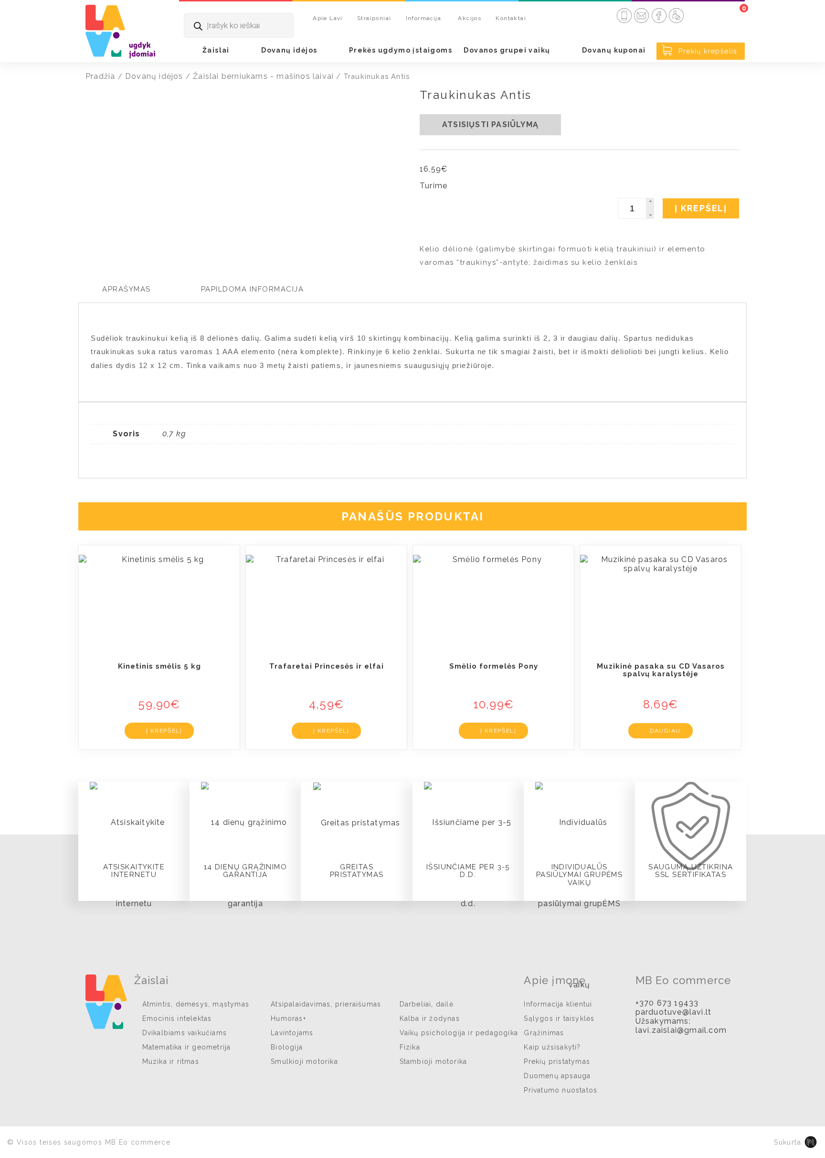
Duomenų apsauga (557, 1076)
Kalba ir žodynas (430, 1018)
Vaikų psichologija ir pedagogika (459, 1033)
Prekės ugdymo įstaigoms (400, 50)
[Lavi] (120, 31)
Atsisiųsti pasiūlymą (490, 124)
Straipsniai (374, 18)
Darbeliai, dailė (427, 1004)
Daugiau (665, 730)
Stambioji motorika (433, 1061)
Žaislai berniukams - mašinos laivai (263, 76)
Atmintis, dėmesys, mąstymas (195, 1004)
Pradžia (100, 76)
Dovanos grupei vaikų (507, 50)
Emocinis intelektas (177, 1018)
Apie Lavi (328, 18)
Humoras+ (288, 1018)
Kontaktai (511, 18)
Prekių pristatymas (557, 1061)
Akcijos (469, 18)
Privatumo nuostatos (560, 1090)
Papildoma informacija (252, 289)
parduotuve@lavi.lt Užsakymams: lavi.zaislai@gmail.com (681, 1021)
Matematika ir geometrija (186, 1047)
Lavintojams (292, 1033)
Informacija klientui (558, 1004)
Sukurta (787, 1142)
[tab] (126, 289)
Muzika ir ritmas (170, 1061)
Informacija (423, 18)
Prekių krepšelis (707, 51)
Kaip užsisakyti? (552, 1047)
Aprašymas (126, 289)
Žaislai (216, 50)
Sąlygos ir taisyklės (559, 1018)
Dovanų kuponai (614, 50)
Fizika (410, 1047)
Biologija (287, 1047)
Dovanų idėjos (289, 50)
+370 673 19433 (667, 1002)
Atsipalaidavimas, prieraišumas (326, 1004)
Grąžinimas (544, 1033)
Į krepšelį (701, 208)
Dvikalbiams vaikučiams (184, 1033)
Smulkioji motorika (304, 1061)
